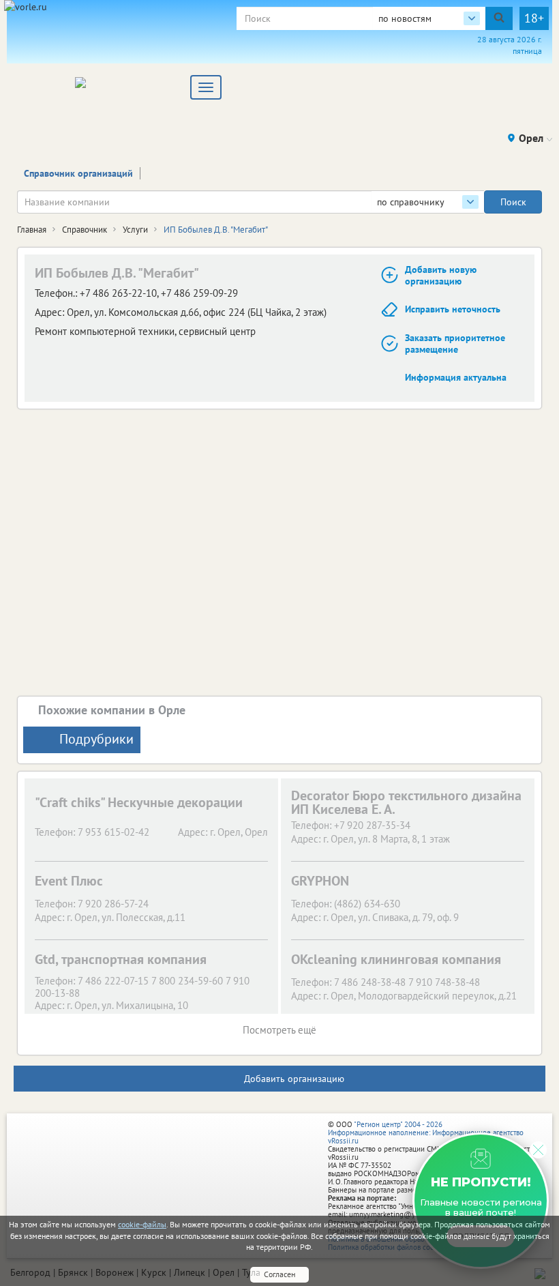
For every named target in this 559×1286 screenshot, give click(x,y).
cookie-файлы (142, 1224)
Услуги (135, 229)
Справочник (84, 229)
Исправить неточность (452, 309)
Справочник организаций (78, 173)
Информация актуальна (456, 377)
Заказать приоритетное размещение (455, 343)
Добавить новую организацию (441, 275)
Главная (31, 229)
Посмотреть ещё (279, 1029)
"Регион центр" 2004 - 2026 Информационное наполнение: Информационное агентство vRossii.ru (426, 1132)
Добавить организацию (294, 1078)
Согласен (279, 1274)
